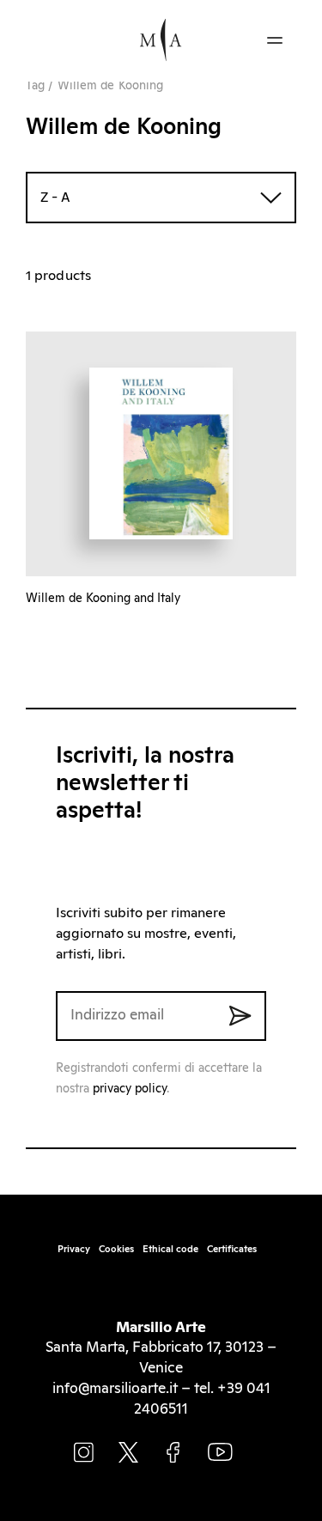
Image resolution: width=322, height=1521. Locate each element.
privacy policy (130, 1089)
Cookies (116, 1249)
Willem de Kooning (111, 86)
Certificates (232, 1249)
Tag (35, 86)
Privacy (74, 1249)
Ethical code (170, 1249)
